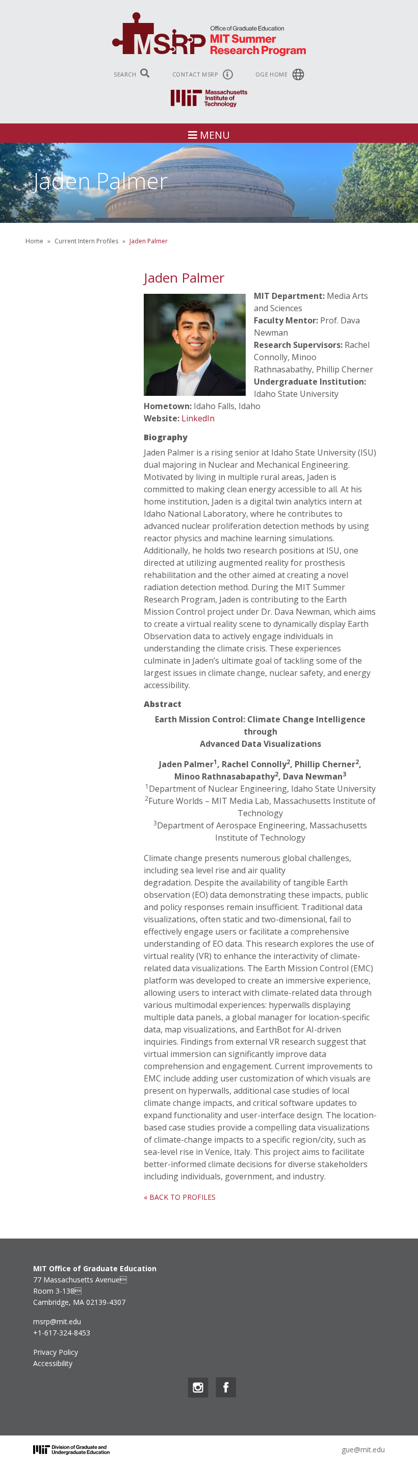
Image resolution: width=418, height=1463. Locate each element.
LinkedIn (198, 418)
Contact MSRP (196, 74)
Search (126, 74)
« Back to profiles (180, 1197)
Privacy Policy (55, 1352)
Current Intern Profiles (86, 241)
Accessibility (52, 1363)
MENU (213, 135)
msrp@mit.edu (57, 1321)
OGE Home (272, 74)
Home (34, 241)
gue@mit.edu (363, 1449)
